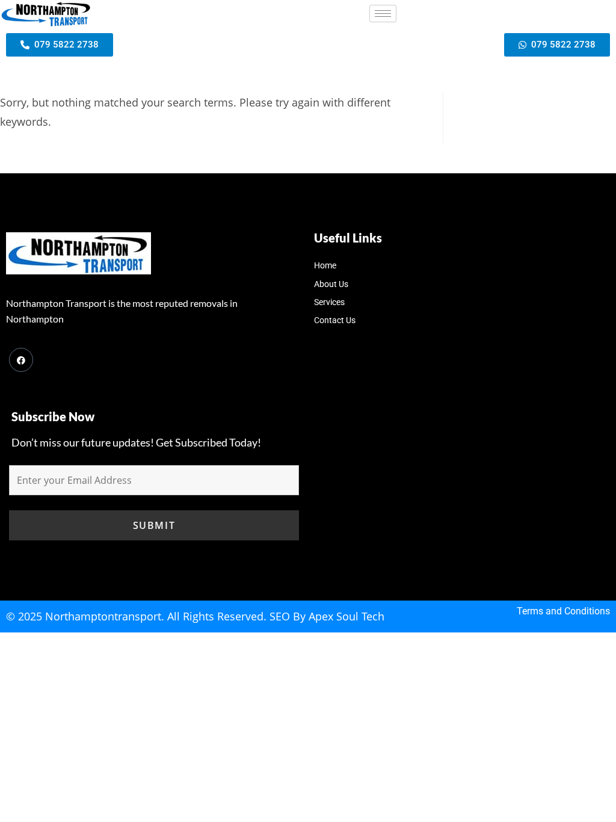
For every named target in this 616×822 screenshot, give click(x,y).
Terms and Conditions (563, 611)
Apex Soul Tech (346, 616)
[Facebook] (21, 360)
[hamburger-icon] (382, 13)
